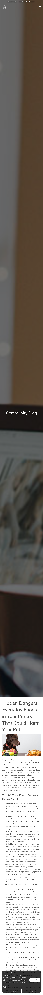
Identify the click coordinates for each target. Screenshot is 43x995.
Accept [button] (35, 980)
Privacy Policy (31, 991)
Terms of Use (12, 991)
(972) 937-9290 (12, 1)
